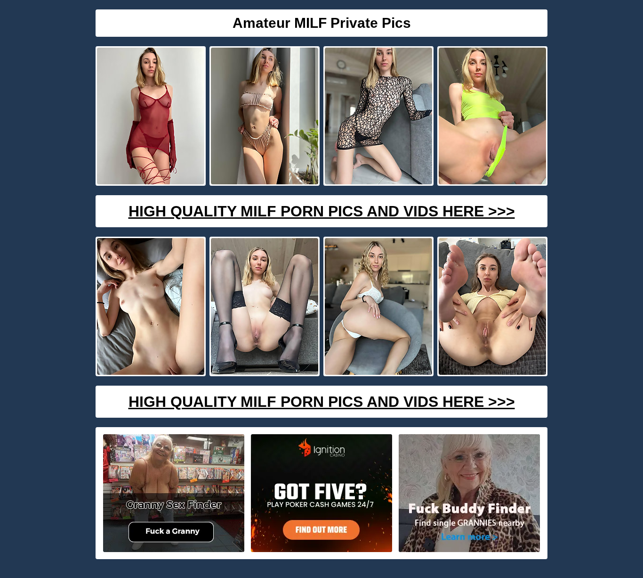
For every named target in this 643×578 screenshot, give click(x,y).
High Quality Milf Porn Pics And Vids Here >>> (322, 211)
